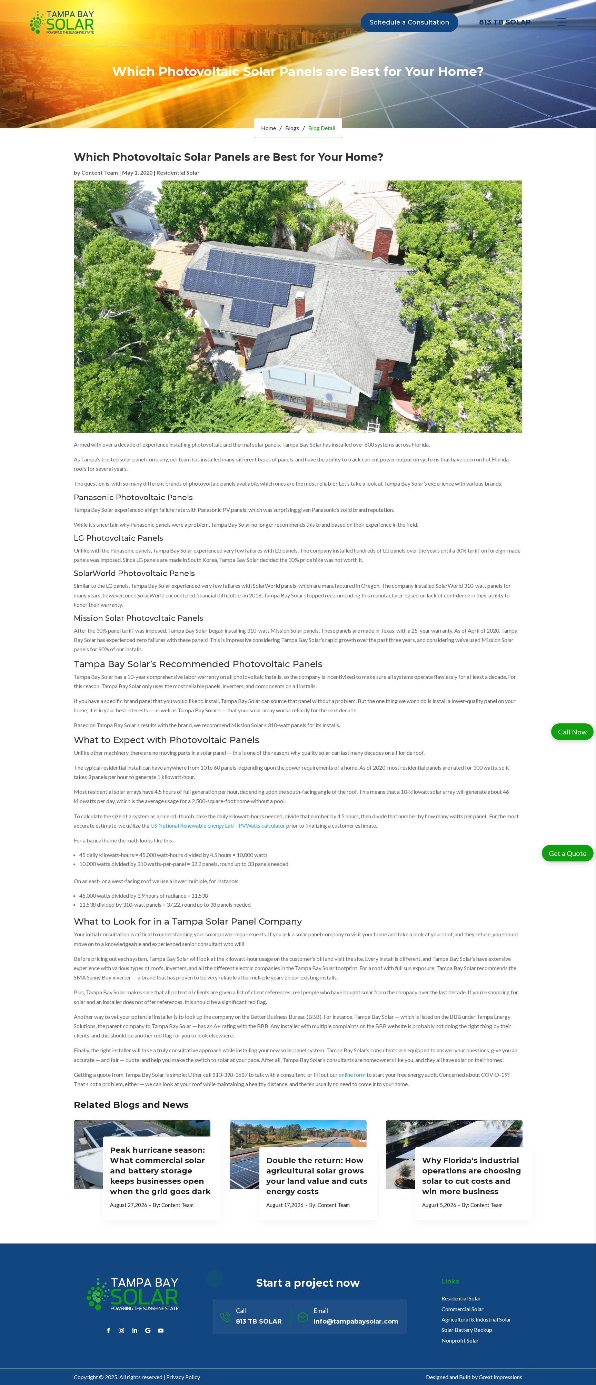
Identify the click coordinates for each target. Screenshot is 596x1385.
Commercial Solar (462, 1309)
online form (352, 1074)
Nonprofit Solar (460, 1340)
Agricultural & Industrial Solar (476, 1319)
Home (268, 128)
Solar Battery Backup (466, 1329)
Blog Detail (321, 128)
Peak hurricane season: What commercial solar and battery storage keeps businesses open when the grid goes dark (160, 1170)
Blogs (292, 128)
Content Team (99, 172)
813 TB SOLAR (505, 22)
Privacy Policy (183, 1377)
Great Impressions (500, 1377)
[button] (572, 731)
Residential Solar (178, 172)
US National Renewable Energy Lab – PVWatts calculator (217, 825)
